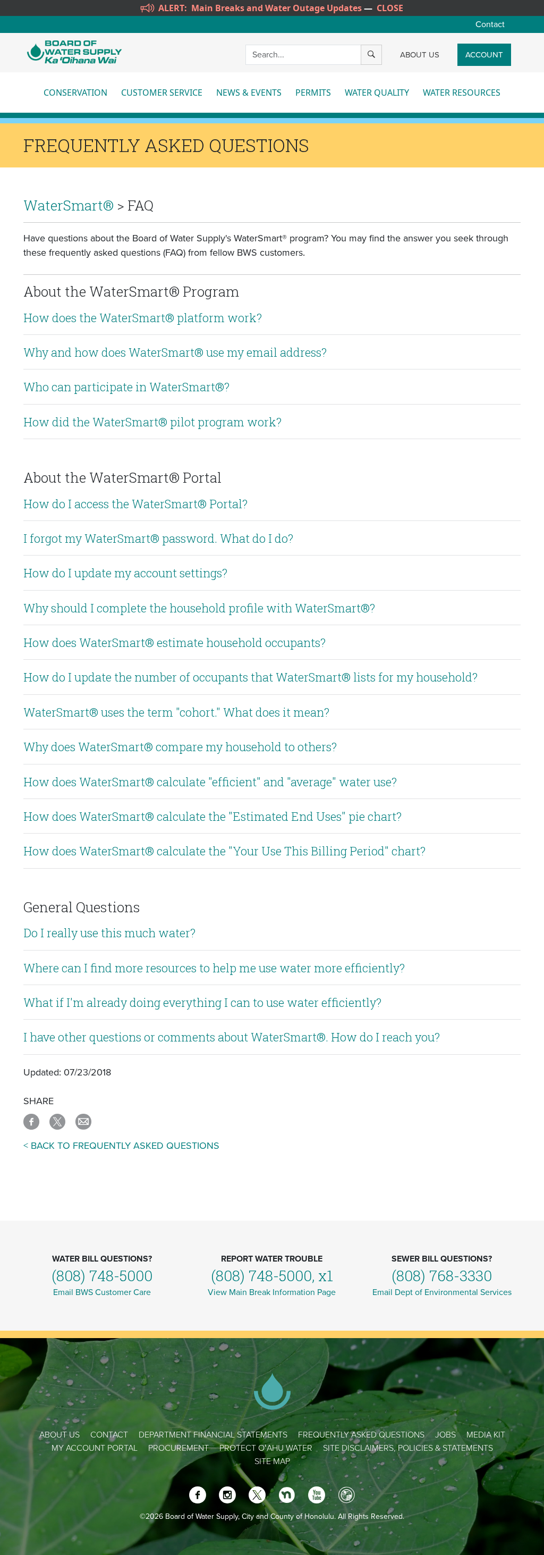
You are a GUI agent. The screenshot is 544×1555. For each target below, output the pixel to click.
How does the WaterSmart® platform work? (142, 317)
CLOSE (390, 8)
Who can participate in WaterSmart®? (126, 386)
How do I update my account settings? (125, 573)
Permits (313, 92)
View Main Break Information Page (272, 1292)
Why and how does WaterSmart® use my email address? (175, 352)
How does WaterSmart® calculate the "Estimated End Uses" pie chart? (212, 816)
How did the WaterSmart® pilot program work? (152, 422)
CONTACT (109, 1435)
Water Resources (461, 92)
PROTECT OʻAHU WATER (265, 1448)
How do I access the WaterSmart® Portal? (135, 503)
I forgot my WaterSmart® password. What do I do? (158, 538)
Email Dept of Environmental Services (442, 1292)
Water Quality (377, 92)
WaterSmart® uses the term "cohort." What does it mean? (176, 712)
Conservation (75, 92)
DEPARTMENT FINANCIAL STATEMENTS (213, 1435)
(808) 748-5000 (102, 1275)
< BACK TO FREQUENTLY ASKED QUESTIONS (121, 1145)
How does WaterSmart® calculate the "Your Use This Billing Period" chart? (224, 851)
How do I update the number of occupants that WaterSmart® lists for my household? (250, 677)
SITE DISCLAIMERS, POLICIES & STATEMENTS (408, 1448)
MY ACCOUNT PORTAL (95, 1448)
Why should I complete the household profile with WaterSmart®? (199, 608)
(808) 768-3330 (442, 1275)
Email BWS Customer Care (102, 1292)
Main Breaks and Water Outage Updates (276, 8)
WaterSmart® (68, 205)
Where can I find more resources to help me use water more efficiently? (214, 968)
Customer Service (161, 92)
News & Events (249, 92)
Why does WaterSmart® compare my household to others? (180, 746)
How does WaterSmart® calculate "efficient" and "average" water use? (210, 781)
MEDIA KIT (485, 1435)
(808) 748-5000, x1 (272, 1275)
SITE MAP (272, 1461)
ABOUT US (419, 55)
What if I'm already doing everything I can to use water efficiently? (202, 1002)
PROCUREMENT (178, 1448)
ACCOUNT (484, 55)
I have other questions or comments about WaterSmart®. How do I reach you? (231, 1037)
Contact (490, 24)
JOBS (445, 1435)
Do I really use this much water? (109, 932)
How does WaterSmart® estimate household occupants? (174, 642)
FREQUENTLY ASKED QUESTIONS (361, 1435)
